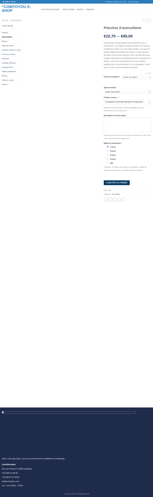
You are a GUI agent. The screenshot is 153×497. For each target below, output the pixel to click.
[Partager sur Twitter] (110, 200)
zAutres (5, 84)
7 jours (113, 147)
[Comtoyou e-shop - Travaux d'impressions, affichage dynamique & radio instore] (18, 9)
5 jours (113, 151)
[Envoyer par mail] (115, 200)
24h (111, 163)
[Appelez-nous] (147, 2)
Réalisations (69, 9)
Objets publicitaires (9, 71)
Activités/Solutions (50, 9)
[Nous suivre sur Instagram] (143, 2)
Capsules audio (8, 46)
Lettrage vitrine (7, 67)
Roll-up (4, 76)
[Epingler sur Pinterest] (119, 200)
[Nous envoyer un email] (145, 2)
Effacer (148, 73)
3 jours (113, 155)
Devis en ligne (133, 2)
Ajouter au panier (116, 183)
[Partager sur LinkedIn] (123, 200)
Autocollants (16, 20)
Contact (80, 9)
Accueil (5, 20)
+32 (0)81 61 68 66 (9, 2)
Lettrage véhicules (9, 63)
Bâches (4, 41)
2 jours (113, 159)
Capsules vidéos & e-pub (11, 50)
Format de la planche (111, 77)
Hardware (5, 58)
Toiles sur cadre (8, 80)
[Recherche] (38, 9)
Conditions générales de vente (115, 2)
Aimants (5, 33)
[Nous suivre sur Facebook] (141, 2)
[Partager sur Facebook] (106, 200)
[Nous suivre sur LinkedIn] (150, 2)
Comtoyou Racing (8, 54)
